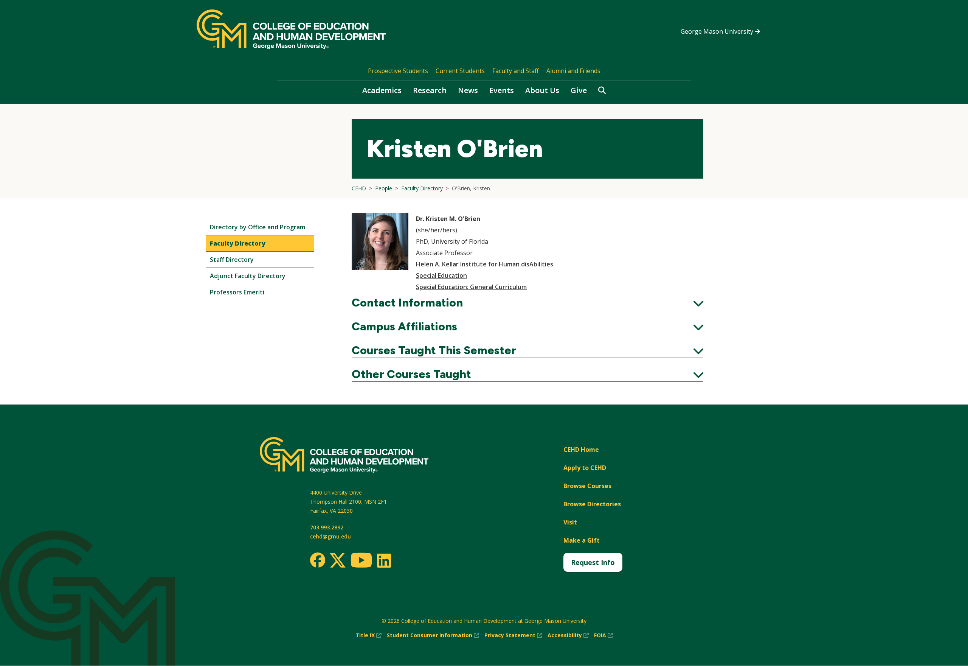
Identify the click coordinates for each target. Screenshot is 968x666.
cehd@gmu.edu (330, 536)
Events (501, 90)
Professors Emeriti (237, 292)
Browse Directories (592, 504)
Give (579, 90)
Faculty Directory (237, 243)
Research (430, 90)
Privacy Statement (513, 635)
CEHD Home (581, 449)
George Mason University (718, 31)
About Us (542, 90)
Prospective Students (398, 71)
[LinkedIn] (383, 560)
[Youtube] (361, 561)
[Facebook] (317, 560)
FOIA (603, 635)
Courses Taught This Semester (527, 350)
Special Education (441, 275)
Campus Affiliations (527, 326)
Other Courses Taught (527, 374)
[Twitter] (337, 560)
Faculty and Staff (515, 71)
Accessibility (568, 635)
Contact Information (527, 303)
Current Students (460, 71)
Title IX (368, 635)
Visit (570, 522)
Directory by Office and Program (257, 227)
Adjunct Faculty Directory (247, 276)
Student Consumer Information (433, 635)
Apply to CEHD (584, 468)
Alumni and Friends (573, 71)
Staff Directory (232, 259)
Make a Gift (581, 540)
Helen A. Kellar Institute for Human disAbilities (484, 264)
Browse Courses (587, 486)
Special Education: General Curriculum (471, 287)
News (468, 90)
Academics (382, 90)
